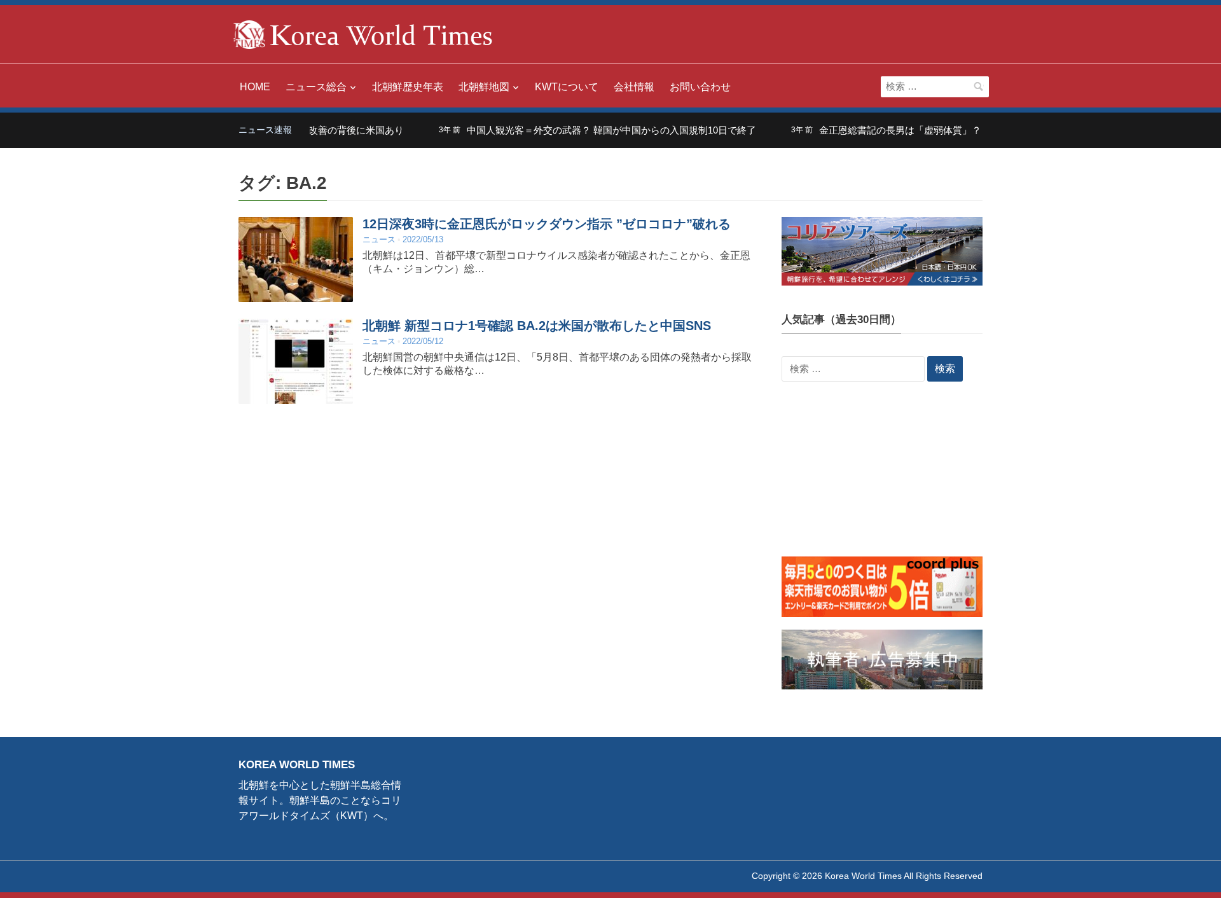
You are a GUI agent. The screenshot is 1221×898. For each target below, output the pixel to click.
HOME (255, 86)
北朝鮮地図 (484, 86)
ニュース (379, 239)
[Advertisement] (882, 476)
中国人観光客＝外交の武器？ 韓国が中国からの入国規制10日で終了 (594, 130)
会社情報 (634, 86)
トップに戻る (1179, 873)
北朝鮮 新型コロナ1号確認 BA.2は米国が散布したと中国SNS (536, 326)
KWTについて (566, 86)
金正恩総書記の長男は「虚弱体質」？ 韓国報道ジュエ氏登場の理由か (951, 130)
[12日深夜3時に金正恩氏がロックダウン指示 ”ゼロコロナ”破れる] (295, 259)
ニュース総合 (316, 86)
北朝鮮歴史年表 (407, 86)
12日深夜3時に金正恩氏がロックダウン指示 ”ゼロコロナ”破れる (546, 224)
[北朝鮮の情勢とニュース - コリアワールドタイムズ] (363, 33)
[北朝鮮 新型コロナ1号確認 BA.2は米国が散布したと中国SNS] (295, 361)
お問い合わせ (700, 86)
